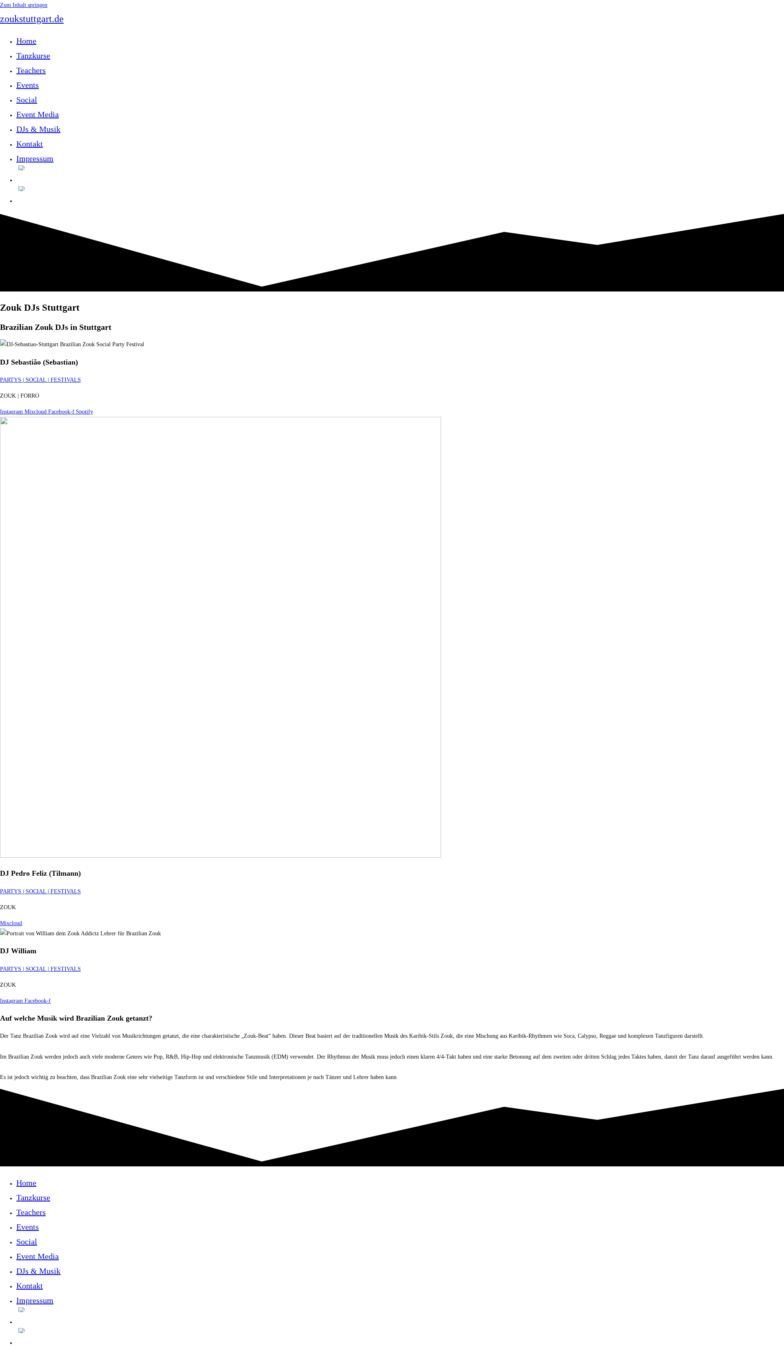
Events (27, 1226)
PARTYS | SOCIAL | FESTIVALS (40, 380)
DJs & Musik (38, 1270)
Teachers (31, 1212)
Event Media (37, 1256)
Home (26, 1182)
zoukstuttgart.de (32, 18)
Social (26, 1241)
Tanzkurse (33, 1197)
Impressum (34, 1300)
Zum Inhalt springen (23, 5)
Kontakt (29, 1285)
